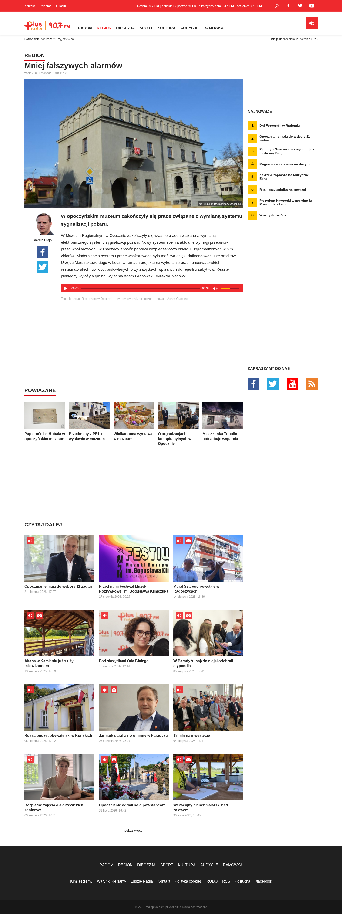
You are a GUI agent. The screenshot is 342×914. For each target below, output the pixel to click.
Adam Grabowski (178, 298)
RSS (226, 881)
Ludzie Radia (142, 881)
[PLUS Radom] (47, 28)
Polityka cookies (188, 881)
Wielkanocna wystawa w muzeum (133, 436)
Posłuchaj (243, 881)
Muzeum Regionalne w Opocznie (91, 298)
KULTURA (166, 28)
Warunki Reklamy (111, 881)
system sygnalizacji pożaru (135, 298)
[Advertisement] (152, 333)
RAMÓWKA (213, 28)
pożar (160, 298)
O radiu (61, 6)
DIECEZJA (125, 28)
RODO (212, 881)
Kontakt (29, 6)
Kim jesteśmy (81, 881)
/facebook (264, 881)
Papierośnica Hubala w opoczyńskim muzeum (44, 436)
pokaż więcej (133, 830)
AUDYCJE (189, 28)
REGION (104, 28)
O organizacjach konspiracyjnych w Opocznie (174, 439)
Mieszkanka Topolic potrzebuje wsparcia (220, 436)
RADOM (85, 28)
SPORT (146, 28)
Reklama (45, 6)
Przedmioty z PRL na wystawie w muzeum (87, 436)
